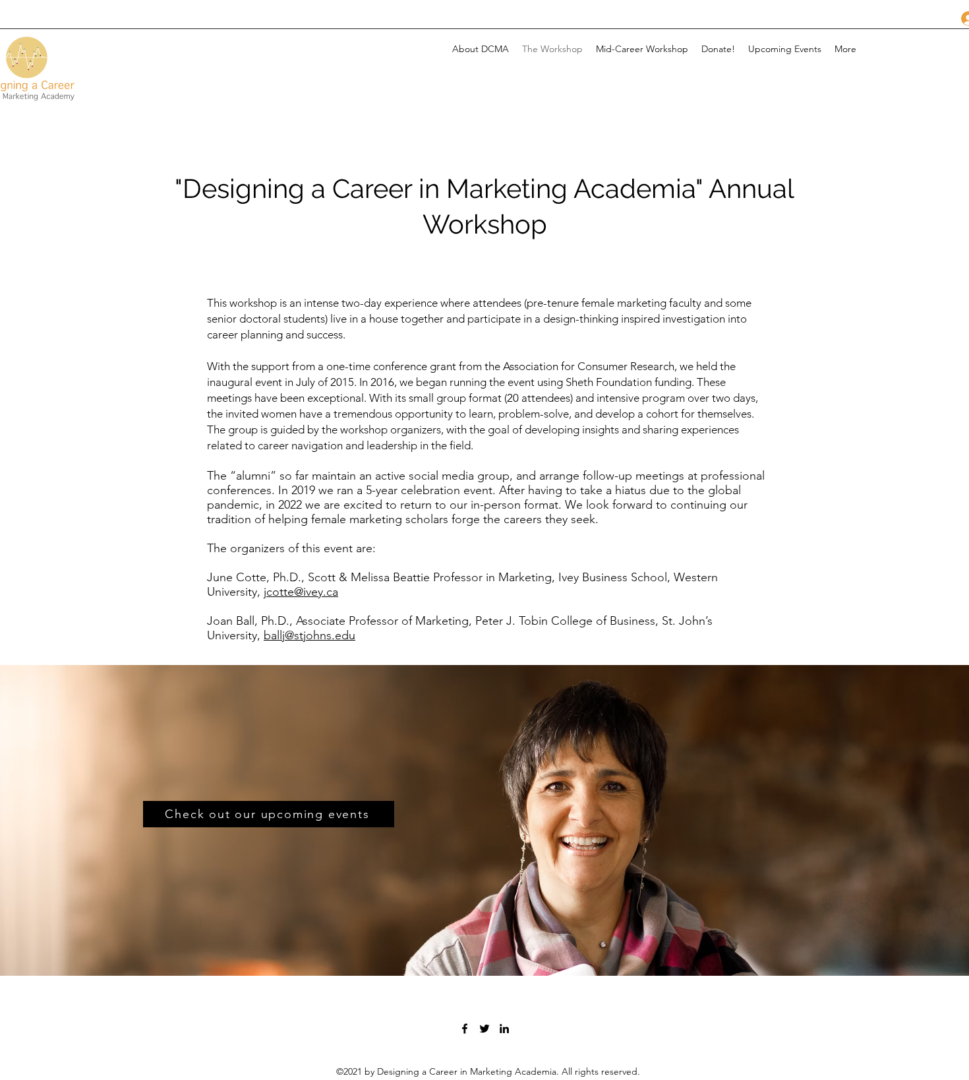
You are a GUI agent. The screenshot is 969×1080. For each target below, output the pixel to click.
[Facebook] (464, 1028)
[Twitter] (484, 1028)
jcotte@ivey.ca (301, 592)
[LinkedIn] (504, 1028)
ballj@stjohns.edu (309, 635)
